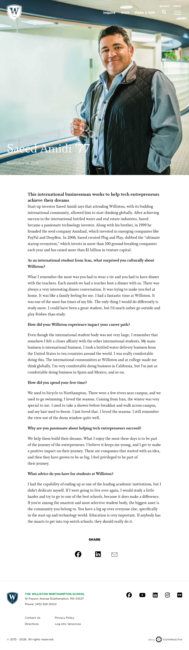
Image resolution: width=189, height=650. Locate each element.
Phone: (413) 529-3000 (41, 604)
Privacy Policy (64, 617)
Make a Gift (145, 13)
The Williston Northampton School (55, 594)
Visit (125, 13)
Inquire (109, 13)
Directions (32, 624)
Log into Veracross (68, 624)
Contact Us (32, 617)
